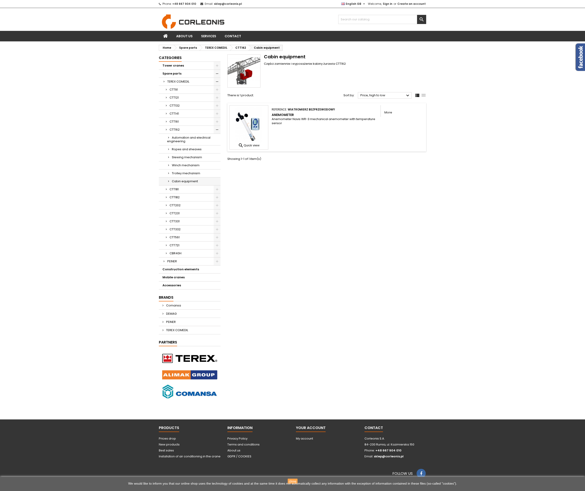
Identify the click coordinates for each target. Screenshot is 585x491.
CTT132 (175, 105)
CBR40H (175, 253)
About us (184, 36)
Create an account (411, 4)
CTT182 (175, 197)
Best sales (166, 450)
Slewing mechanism (187, 157)
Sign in (387, 4)
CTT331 (175, 221)
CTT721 (174, 245)
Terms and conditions (243, 444)
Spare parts (171, 73)
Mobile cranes (173, 277)
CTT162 (175, 129)
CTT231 (175, 213)
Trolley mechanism (186, 173)
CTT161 (174, 121)
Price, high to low (385, 95)
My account (304, 438)
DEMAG (171, 313)
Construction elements (180, 269)
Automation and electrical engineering (188, 139)
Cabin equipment (185, 181)
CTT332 (175, 229)
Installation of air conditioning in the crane (190, 456)
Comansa (173, 305)
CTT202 (175, 205)
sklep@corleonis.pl (228, 4)
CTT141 (174, 113)
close (292, 481)
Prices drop (167, 438)
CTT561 (175, 237)
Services (208, 36)
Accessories (171, 285)
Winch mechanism (185, 165)
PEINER (172, 261)
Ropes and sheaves (187, 149)
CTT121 (174, 97)
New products (169, 444)
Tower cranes (173, 65)
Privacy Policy (237, 438)
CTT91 (174, 89)
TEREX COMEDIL (178, 81)
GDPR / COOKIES (239, 456)
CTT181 (174, 189)
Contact (233, 36)
